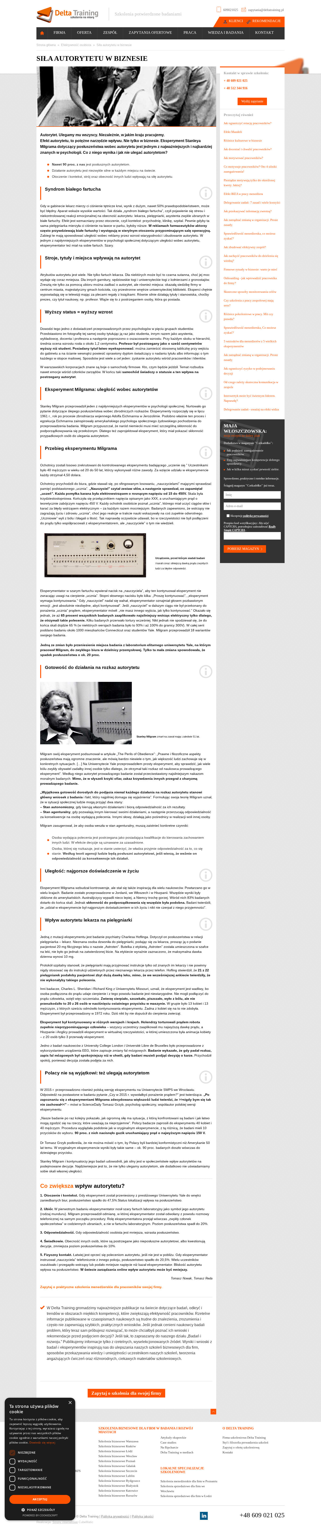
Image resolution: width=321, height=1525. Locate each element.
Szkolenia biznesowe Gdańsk (117, 1466)
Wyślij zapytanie (252, 101)
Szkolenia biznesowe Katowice (118, 1490)
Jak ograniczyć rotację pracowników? (247, 123)
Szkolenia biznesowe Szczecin (117, 1471)
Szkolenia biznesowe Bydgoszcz (119, 1481)
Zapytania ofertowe (150, 33)
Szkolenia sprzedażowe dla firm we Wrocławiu (182, 1488)
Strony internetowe (65, 1522)
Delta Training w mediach (176, 1452)
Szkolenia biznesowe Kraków (117, 1446)
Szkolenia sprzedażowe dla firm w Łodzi (186, 1496)
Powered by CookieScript (40, 1515)
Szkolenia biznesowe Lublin (116, 1476)
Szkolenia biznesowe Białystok (118, 1485)
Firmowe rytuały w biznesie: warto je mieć (250, 269)
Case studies (168, 1442)
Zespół (110, 33)
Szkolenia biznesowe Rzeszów (117, 1495)
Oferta (84, 33)
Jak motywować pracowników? (243, 158)
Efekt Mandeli (233, 132)
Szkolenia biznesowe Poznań (116, 1461)
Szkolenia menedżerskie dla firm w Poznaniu (188, 1481)
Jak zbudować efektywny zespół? (245, 247)
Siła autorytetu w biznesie (114, 45)
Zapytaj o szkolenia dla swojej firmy (126, 1393)
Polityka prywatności (115, 1516)
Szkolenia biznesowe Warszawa (118, 1441)
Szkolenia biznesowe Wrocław (117, 1456)
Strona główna (46, 45)
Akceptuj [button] (40, 1499)
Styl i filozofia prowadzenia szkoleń (245, 1442)
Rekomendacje (266, 21)
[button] (39, 1509)
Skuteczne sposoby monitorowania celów (250, 291)
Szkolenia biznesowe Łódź (115, 1451)
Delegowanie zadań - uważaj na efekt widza (251, 409)
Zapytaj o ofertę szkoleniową (241, 1447)
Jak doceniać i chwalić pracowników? (248, 149)
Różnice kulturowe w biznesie (243, 140)
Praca (190, 33)
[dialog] (40, 1459)
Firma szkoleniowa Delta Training (244, 1437)
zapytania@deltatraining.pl (266, 10)
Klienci (236, 21)
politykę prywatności (255, 515)
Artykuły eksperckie (173, 1437)
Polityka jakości (142, 1516)
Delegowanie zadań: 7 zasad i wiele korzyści (252, 202)
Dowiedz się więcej (42, 1442)
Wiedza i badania (226, 33)
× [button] (70, 1403)
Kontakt (264, 33)
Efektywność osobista (76, 45)
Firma (60, 33)
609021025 (230, 10)
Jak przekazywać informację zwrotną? (248, 211)
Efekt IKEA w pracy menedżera (243, 194)
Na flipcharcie (169, 1447)
